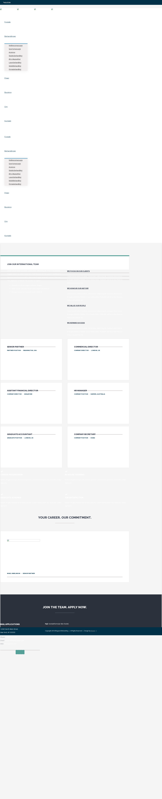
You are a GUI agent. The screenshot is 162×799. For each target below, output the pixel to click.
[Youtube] (23, 652)
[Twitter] (19, 652)
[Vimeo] (21, 652)
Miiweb (93, 631)
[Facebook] (17, 652)
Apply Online (12, 373)
